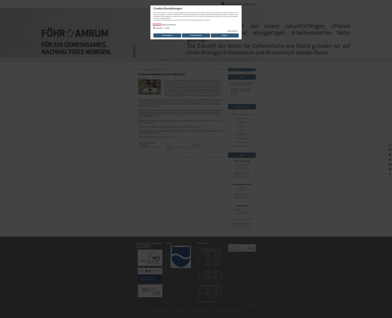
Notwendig (158, 28)
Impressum (157, 24)
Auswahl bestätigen (196, 35)
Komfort (167, 28)
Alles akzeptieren (167, 35)
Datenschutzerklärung (169, 24)
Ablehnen (224, 35)
